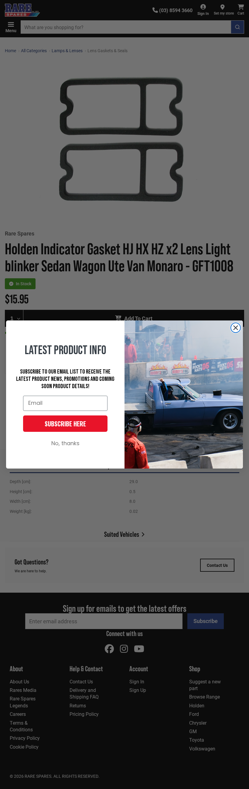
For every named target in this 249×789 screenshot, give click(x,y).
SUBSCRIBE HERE (65, 423)
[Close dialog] (235, 328)
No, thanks (65, 443)
